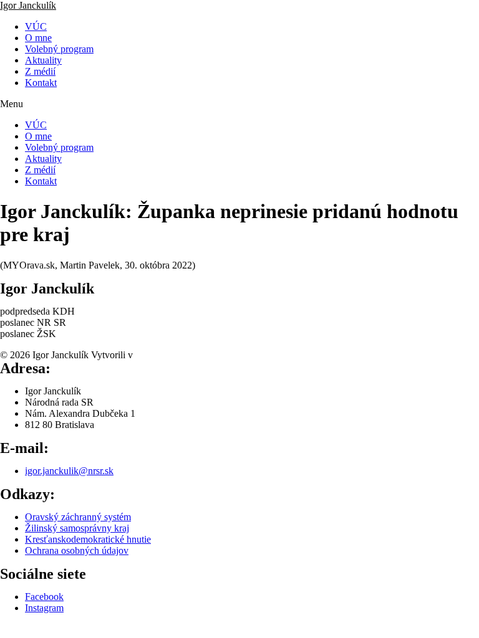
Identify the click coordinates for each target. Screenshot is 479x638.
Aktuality (43, 60)
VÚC (36, 26)
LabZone (153, 355)
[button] (239, 104)
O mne (38, 37)
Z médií (40, 71)
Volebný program (59, 49)
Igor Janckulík (28, 5)
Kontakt (41, 82)
